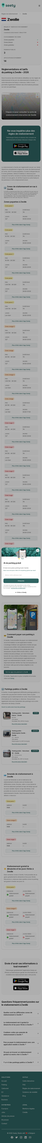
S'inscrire (21, 581)
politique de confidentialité (18, 588)
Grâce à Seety (21, 592)
